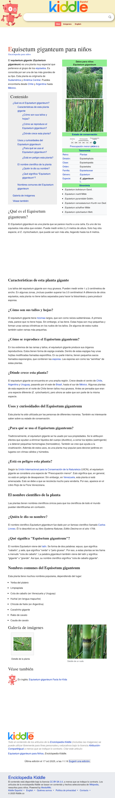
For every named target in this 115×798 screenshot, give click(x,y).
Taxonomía (84, 150)
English (78, 24)
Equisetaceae (86, 170)
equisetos (41, 68)
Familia (66, 170)
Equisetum (85, 174)
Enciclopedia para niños (19, 54)
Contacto (84, 790)
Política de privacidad (66, 790)
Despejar (103, 17)
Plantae (83, 154)
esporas (56, 359)
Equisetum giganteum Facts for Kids (48, 679)
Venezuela (69, 477)
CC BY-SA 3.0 (56, 781)
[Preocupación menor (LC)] (85, 140)
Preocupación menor (80, 146)
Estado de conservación (84, 134)
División (66, 158)
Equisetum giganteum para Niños (26, 753)
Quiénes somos (44, 790)
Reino (65, 154)
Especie (66, 178)
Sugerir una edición (79, 761)
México (12, 87)
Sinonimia (84, 185)
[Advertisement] (57, 35)
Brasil (59, 384)
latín (44, 546)
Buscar (110, 17)
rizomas (41, 318)
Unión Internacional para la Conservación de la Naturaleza (49, 469)
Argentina (41, 84)
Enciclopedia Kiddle (60, 742)
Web (58, 24)
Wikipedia (94, 784)
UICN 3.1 (95, 146)
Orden (66, 166)
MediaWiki (46, 787)
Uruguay (25, 384)
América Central (32, 80)
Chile (31, 84)
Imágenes (67, 24)
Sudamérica (14, 80)
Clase (65, 162)
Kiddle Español (15, 790)
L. (81, 181)
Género (66, 174)
